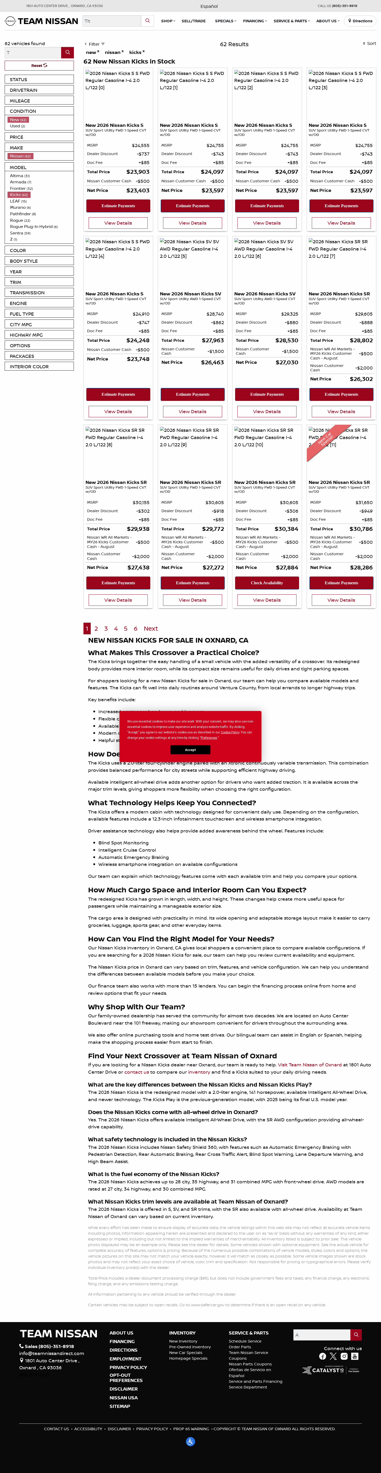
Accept (190, 750)
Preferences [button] (209, 738)
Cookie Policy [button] (230, 732)
